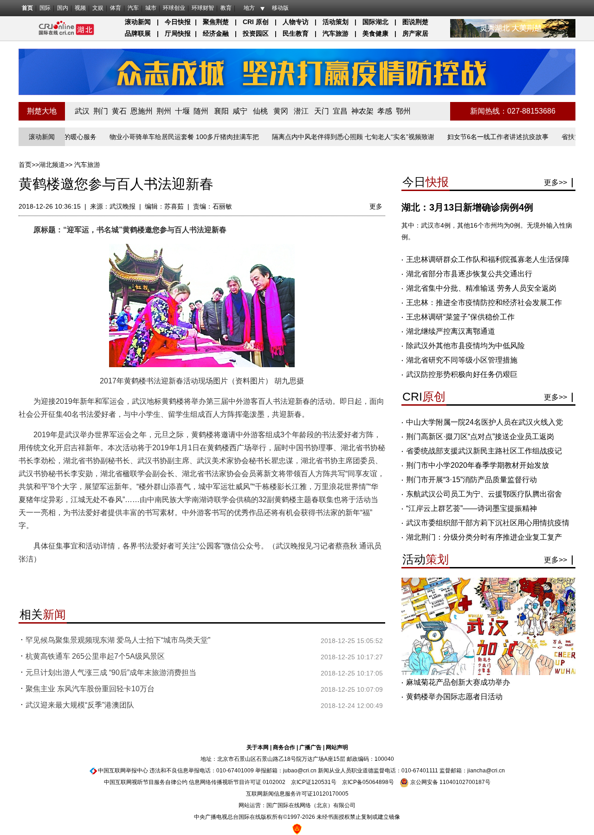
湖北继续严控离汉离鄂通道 (450, 331)
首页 (27, 8)
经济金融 (216, 33)
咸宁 (239, 111)
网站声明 (337, 747)
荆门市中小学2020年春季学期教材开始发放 (477, 465)
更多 (375, 206)
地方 (249, 8)
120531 (321, 782)
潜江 (301, 111)
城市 (150, 8)
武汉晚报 (123, 206)
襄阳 (221, 111)
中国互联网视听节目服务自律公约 (145, 782)
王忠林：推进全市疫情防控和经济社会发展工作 (484, 302)
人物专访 (296, 21)
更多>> (555, 182)
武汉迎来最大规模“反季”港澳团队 (80, 705)
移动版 (280, 8)
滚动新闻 (138, 21)
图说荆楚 (415, 21)
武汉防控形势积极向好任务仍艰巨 (461, 374)
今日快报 (178, 21)
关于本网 (257, 747)
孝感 (384, 111)
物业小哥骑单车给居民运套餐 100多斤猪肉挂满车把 (167, 136)
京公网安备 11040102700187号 (450, 782)
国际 (45, 8)
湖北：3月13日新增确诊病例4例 (467, 207)
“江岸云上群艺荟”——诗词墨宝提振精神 (471, 508)
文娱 (97, 8)
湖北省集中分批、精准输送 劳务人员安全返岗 (481, 288)
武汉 (82, 111)
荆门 (100, 111)
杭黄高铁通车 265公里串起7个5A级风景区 (95, 656)
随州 (201, 111)
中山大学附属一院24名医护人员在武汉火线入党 (484, 422)
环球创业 (174, 8)
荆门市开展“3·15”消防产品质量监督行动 (471, 480)
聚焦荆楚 (216, 21)
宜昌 (340, 111)
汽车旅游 (336, 33)
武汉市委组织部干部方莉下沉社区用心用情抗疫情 (487, 523)
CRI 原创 (256, 21)
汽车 (133, 8)
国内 (62, 8)
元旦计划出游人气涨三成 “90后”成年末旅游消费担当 (111, 672)
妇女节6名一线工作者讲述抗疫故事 (481, 136)
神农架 (362, 111)
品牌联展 (138, 33)
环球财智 (203, 8)
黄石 (119, 111)
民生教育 (296, 33)
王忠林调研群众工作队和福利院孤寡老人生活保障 (487, 259)
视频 (80, 8)
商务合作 (284, 747)
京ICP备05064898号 (368, 782)
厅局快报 (178, 33)
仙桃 (260, 111)
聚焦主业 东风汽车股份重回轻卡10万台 (90, 689)
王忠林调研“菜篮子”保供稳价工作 (460, 317)
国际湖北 (375, 21)
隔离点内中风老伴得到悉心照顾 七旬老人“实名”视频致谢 (336, 136)
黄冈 (280, 111)
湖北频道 (52, 164)
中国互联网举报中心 (123, 770)
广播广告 (310, 747)
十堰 (182, 111)
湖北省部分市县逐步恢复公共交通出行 (469, 274)
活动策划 (336, 21)
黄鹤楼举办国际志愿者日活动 (454, 697)
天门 (321, 111)
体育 (115, 8)
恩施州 (141, 111)
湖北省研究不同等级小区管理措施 (461, 360)
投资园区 (256, 33)
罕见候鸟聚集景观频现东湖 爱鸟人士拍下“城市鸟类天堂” (118, 640)
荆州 (163, 111)
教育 (226, 8)
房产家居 (415, 33)
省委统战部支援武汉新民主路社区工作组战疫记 (484, 451)
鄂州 (403, 111)
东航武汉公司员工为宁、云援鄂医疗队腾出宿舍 (484, 494)
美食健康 (375, 33)
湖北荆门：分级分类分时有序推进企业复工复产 (484, 537)
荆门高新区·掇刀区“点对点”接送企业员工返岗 (480, 436)
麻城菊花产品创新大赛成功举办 (458, 682)
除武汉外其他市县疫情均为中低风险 (465, 346)
